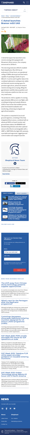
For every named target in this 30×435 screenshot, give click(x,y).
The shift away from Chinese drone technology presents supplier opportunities (14, 284)
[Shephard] (7, 2)
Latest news (4, 418)
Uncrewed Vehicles (15, 16)
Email (6, 249)
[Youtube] (14, 408)
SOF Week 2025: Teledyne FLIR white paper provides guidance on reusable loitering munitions (14, 355)
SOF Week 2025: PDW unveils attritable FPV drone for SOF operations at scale (14, 337)
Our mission (14, 418)
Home (2, 16)
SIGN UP (19, 270)
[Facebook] (6, 408)
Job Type (7, 255)
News (7, 16)
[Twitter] (10, 408)
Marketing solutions (16, 421)
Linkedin (16, 186)
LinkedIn (15, 163)
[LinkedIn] (2, 408)
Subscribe (4, 421)
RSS (2, 31)
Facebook (11, 183)
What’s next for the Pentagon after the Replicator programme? (14, 302)
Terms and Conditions (10, 430)
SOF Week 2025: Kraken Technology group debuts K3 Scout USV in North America (14, 374)
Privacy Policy (6, 263)
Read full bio (6, 174)
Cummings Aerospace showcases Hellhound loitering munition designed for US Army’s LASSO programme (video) (15, 319)
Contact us (4, 424)
